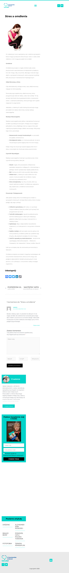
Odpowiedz (36, 325)
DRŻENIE (6, 525)
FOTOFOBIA (7, 543)
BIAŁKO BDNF (5, 534)
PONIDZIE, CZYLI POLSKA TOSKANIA (19, 536)
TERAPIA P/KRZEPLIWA (20, 544)
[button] (35, 6)
